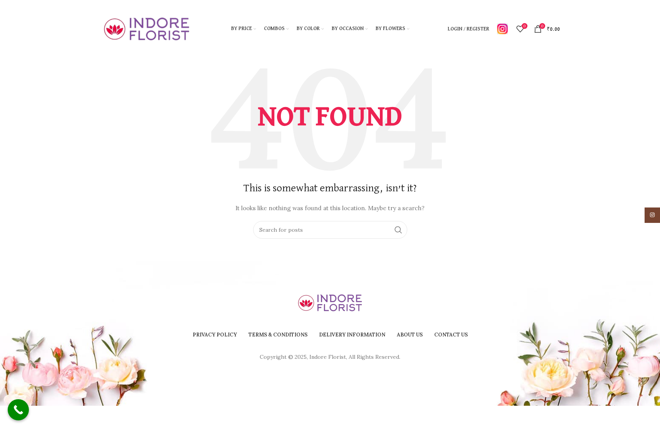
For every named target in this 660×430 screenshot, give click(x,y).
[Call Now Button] (18, 409)
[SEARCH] (398, 230)
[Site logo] (147, 28)
